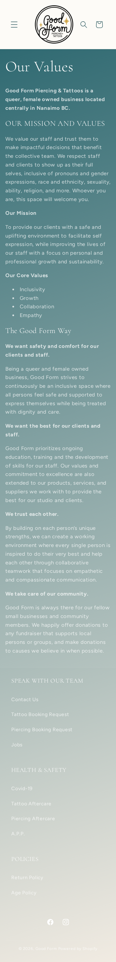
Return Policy (27, 877)
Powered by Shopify (78, 948)
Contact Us (25, 699)
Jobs (17, 744)
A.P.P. (18, 833)
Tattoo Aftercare (31, 803)
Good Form (46, 948)
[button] (14, 24)
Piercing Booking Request (42, 729)
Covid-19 (22, 788)
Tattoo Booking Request (40, 714)
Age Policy (24, 892)
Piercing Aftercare (33, 818)
